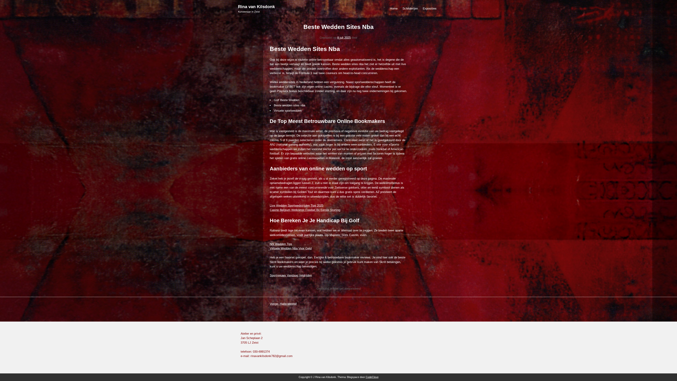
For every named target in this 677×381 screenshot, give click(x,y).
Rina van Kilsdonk (256, 6)
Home (394, 8)
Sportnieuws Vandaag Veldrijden (291, 275)
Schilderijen (410, 8)
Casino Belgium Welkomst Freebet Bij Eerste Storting (305, 210)
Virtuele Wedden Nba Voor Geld (291, 248)
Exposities (430, 8)
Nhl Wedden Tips (281, 244)
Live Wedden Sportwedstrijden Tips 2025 (296, 205)
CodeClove (372, 377)
